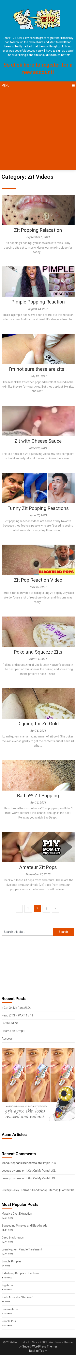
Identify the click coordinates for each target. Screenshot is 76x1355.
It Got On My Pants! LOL (16, 1007)
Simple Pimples (11, 1261)
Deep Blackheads (13, 1237)
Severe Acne (10, 1309)
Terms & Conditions (33, 1190)
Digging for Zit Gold (38, 724)
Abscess (7, 1038)
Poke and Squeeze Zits (38, 652)
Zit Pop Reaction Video (38, 580)
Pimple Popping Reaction (38, 302)
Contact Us (67, 1190)
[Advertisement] (38, 130)
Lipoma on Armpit (13, 1030)
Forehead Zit (10, 1023)
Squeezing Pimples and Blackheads (24, 1225)
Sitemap (53, 1190)
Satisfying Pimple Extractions (20, 1273)
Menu (5, 85)
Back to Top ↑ (38, 1350)
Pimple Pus (48, 1163)
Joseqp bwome (11, 1170)
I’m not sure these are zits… (38, 369)
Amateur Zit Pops (38, 867)
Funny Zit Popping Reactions (38, 508)
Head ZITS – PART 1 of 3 (17, 1015)
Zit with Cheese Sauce (38, 441)
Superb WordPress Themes (40, 1346)
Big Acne (7, 1285)
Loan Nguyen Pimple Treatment (22, 1249)
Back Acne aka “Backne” (17, 1297)
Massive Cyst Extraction (17, 1213)
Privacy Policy (10, 1190)
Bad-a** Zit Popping (38, 795)
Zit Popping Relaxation (38, 230)
